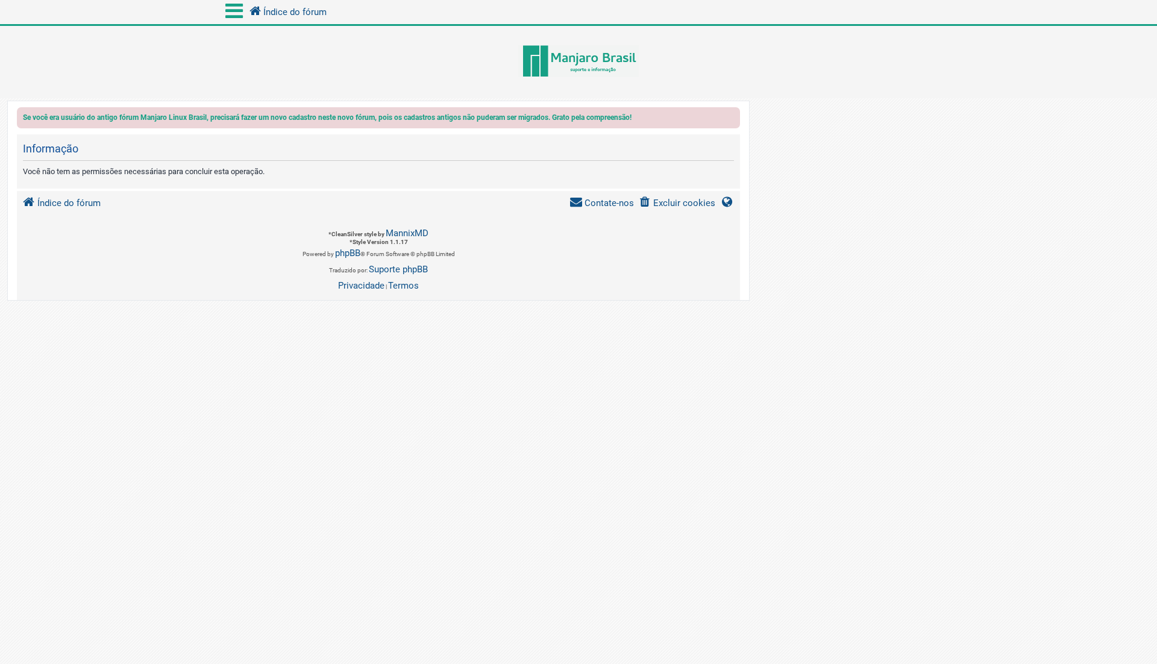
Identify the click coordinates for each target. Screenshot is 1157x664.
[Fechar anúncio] (732, 120)
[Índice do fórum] (578, 62)
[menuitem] (677, 203)
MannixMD (407, 233)
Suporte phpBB (398, 269)
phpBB (347, 253)
